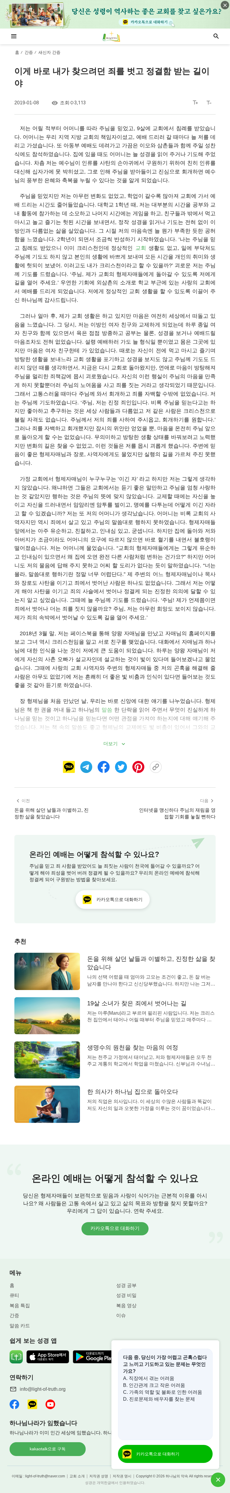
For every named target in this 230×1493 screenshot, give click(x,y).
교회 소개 (77, 1476)
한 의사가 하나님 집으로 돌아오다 (132, 1091)
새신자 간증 (49, 52)
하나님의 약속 (177, 1476)
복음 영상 (126, 1305)
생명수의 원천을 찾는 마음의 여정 (132, 1047)
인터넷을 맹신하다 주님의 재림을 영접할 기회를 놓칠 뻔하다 (177, 813)
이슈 (121, 1315)
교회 (140, 248)
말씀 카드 (20, 1325)
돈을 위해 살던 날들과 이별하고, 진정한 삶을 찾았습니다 (51, 813)
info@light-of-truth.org (43, 1389)
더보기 (110, 743)
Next (221, 1203)
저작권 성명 (98, 1476)
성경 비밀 (126, 1295)
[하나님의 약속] (115, 36)
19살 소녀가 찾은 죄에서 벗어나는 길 (137, 1003)
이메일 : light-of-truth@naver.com (38, 1476)
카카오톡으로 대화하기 (115, 1228)
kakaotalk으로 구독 (48, 1448)
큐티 (14, 1295)
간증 (29, 52)
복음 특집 (20, 1305)
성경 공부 (126, 1285)
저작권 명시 (122, 1476)
